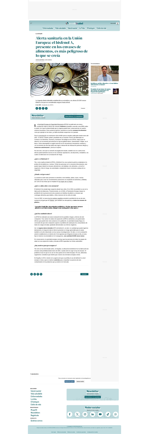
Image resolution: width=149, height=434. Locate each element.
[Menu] (31, 23)
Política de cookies (71, 432)
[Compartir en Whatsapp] (37, 108)
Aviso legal (53, 432)
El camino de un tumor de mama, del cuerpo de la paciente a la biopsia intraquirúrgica (101, 90)
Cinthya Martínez (40, 59)
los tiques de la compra (65, 181)
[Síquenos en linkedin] (92, 414)
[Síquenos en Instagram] (85, 414)
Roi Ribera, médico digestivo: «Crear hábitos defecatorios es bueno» (104, 84)
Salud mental (72, 28)
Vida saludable (60, 28)
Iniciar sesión (80, 381)
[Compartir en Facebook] (43, 108)
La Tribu (82, 28)
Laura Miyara (94, 93)
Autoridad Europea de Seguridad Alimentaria (51, 124)
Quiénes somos (36, 420)
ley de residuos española (55, 198)
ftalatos (52, 200)
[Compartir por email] (40, 108)
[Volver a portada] (74, 23)
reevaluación (42, 135)
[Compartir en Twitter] (46, 108)
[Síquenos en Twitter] (77, 414)
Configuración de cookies (92, 432)
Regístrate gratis (69, 381)
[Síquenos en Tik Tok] (108, 414)
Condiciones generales (81, 432)
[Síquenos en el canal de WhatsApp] (115, 414)
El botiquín (91, 28)
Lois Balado (93, 86)
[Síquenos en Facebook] (69, 414)
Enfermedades (48, 28)
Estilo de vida (101, 28)
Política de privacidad (61, 432)
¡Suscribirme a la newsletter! (74, 116)
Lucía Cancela (48, 59)
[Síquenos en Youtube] (100, 414)
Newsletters (35, 412)
